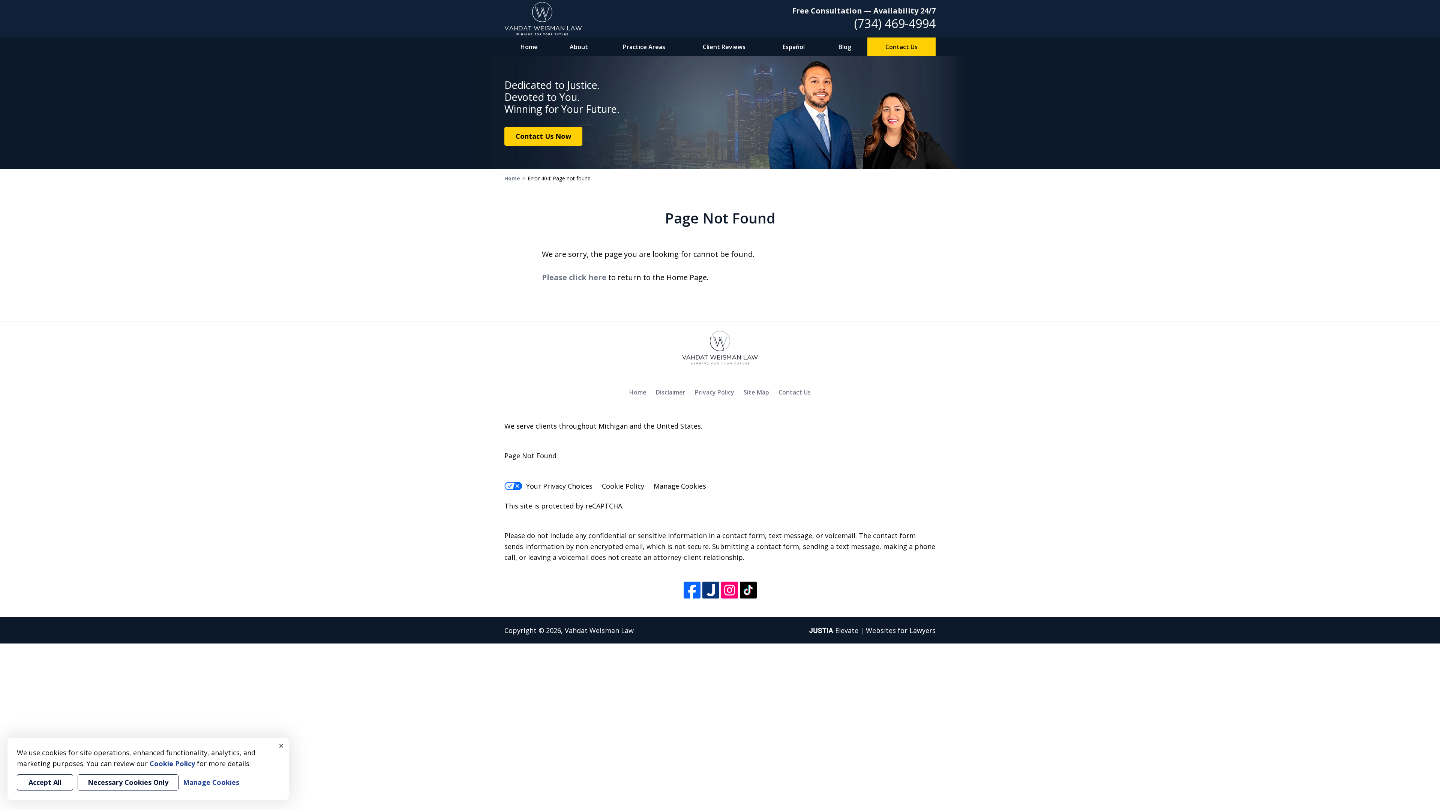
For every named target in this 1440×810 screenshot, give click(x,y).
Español (794, 47)
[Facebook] (692, 590)
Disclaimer (671, 392)
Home (529, 47)
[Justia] (710, 590)
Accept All (45, 782)
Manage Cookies (680, 486)
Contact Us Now (543, 136)
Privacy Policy (714, 392)
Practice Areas (644, 47)
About (579, 47)
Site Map (756, 392)
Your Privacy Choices (559, 486)
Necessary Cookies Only (128, 782)
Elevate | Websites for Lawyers (872, 630)
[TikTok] (748, 590)
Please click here (574, 277)
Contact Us (901, 47)
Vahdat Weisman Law (599, 630)
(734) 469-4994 (895, 23)
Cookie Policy (623, 486)
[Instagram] (729, 590)
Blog (844, 47)
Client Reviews (724, 47)
